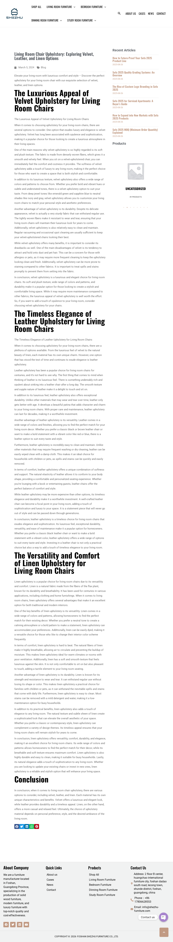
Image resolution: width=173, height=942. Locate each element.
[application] (73, 7)
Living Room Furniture (102, 879)
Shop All (94, 874)
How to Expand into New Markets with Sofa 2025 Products (135, 116)
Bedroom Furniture (100, 884)
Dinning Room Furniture (103, 889)
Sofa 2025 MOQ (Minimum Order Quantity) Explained (135, 131)
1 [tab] (124, 207)
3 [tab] (130, 207)
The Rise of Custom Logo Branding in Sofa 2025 (135, 88)
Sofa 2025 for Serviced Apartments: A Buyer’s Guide (133, 102)
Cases (50, 879)
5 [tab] (137, 207)
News (50, 884)
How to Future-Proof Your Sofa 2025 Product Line (132, 59)
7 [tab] (144, 207)
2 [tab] (127, 207)
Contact (51, 889)
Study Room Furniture (102, 895)
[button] (16, 826)
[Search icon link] (119, 14)
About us (52, 874)
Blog (43, 67)
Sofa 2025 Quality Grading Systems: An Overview (134, 73)
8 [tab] (147, 207)
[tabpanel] (136, 173)
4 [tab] (134, 207)
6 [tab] (140, 207)
